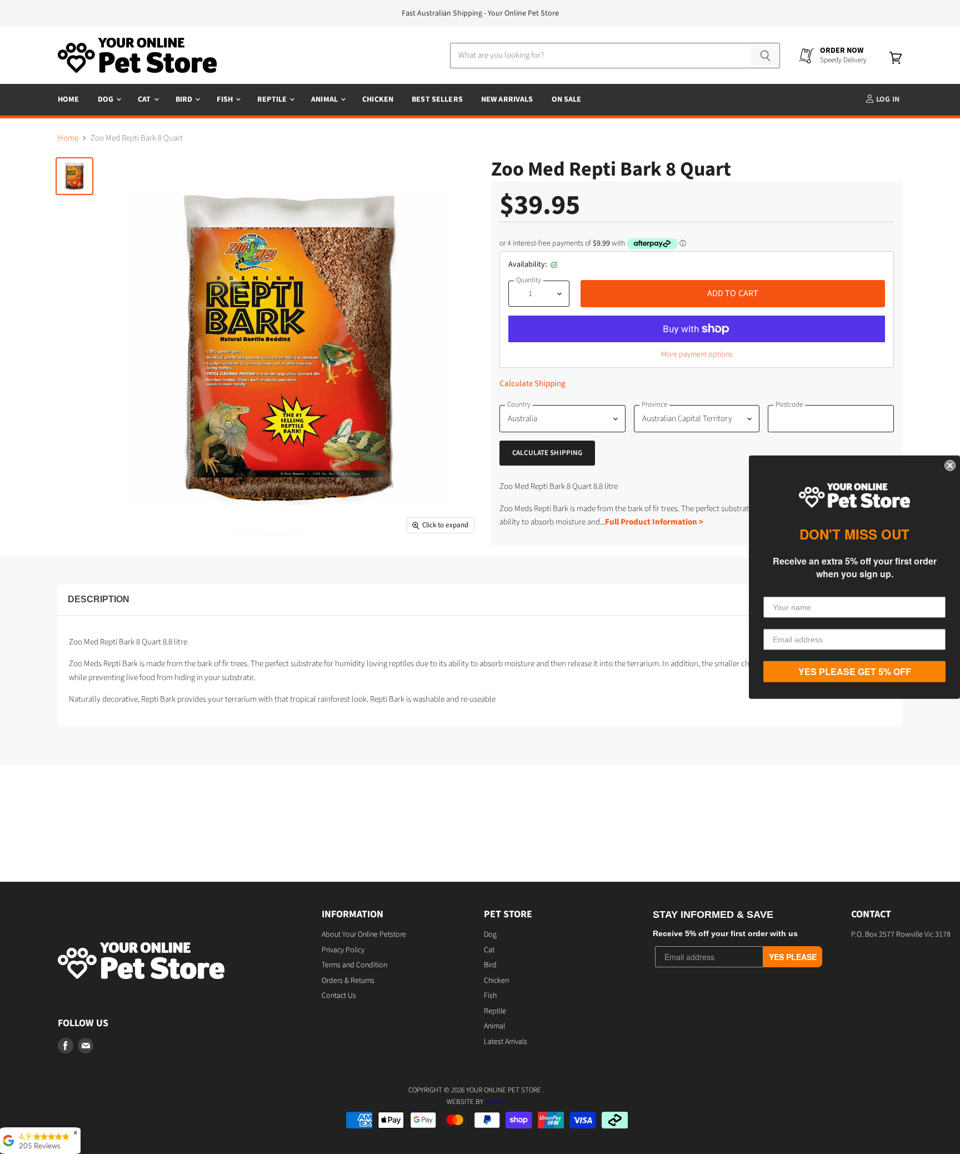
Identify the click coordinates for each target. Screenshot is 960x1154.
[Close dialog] (950, 465)
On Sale (567, 99)
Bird (185, 99)
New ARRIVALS (507, 99)
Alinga (496, 1102)
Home (68, 99)
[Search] (765, 55)
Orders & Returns (348, 980)
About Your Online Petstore (364, 934)
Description (98, 599)
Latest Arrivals (505, 1041)
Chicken (377, 99)
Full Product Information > (654, 522)
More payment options (697, 354)
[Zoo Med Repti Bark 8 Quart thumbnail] (74, 176)
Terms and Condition (354, 965)
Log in (886, 99)
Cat (145, 99)
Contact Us (339, 995)
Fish (225, 99)
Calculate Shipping (532, 383)
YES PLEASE (793, 956)
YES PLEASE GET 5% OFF (854, 671)
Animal (325, 99)
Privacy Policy (343, 950)
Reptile (272, 99)
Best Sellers (437, 99)
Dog (107, 99)
